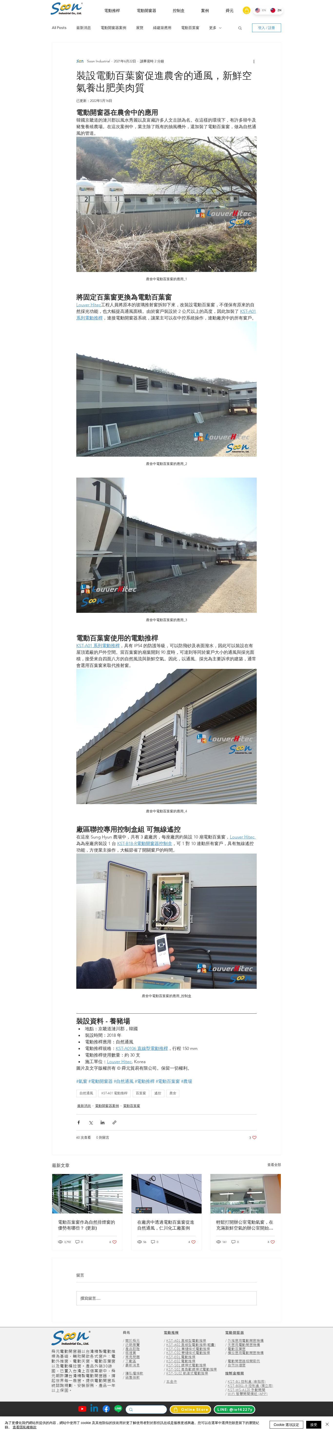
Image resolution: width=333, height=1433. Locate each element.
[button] (112, 10)
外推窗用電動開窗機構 (246, 1340)
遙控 (157, 1093)
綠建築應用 (162, 28)
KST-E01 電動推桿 (180, 1357)
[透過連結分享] (114, 1122)
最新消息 (83, 28)
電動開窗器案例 (113, 28)
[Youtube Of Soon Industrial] (82, 1409)
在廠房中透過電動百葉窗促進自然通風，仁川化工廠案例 (165, 1225)
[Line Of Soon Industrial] (118, 1409)
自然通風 (86, 1093)
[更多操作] (254, 61)
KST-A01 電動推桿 (114, 1093)
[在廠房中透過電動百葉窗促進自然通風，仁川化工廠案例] (166, 1193)
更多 (212, 28)
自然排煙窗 (237, 1365)
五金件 (171, 1381)
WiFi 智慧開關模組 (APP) (247, 1393)
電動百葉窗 (190, 28)
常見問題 (132, 1357)
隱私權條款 (134, 1373)
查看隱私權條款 (25, 1426)
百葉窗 (141, 1093)
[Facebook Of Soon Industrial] (106, 1409)
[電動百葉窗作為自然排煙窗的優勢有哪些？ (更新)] (87, 1193)
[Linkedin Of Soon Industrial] (94, 1409)
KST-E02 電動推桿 (180, 1361)
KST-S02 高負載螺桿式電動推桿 (191, 1369)
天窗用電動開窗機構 (244, 1344)
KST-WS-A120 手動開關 (246, 1390)
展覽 (139, 28)
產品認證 (132, 1349)
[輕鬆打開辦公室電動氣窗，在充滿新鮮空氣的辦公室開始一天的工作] (245, 1193)
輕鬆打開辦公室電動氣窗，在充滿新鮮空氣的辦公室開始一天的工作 (244, 1225)
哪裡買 (130, 1353)
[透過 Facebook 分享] (78, 1122)
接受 (313, 1424)
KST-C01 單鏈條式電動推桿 (188, 1349)
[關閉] (327, 1424)
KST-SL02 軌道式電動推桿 (187, 1373)
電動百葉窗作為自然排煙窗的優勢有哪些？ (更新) (86, 1225)
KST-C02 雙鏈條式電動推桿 (188, 1353)
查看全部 (274, 1165)
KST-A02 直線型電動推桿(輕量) (190, 1344)
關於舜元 (132, 1340)
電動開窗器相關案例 (244, 1361)
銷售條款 (132, 1377)
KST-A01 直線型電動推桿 (186, 1340)
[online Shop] (246, 10)
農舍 (172, 1093)
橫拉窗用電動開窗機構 (246, 1353)
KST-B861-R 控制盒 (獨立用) (250, 1385)
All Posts (59, 28)
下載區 (130, 1361)
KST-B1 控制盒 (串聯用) (246, 1381)
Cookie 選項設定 (286, 1424)
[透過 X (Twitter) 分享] (90, 1122)
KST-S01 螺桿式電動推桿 (186, 1365)
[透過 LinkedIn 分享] (102, 1122)
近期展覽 (132, 1344)
